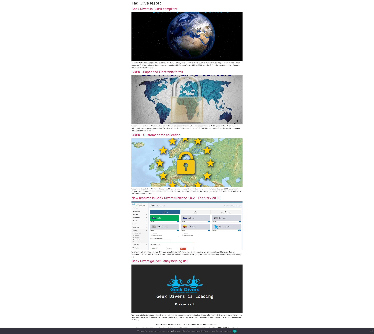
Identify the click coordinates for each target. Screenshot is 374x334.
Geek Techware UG (209, 324)
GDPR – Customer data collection (155, 135)
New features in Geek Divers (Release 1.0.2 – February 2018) (176, 198)
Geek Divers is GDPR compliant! (154, 9)
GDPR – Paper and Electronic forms (157, 72)
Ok (235, 331)
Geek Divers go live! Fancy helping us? (159, 261)
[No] (371, 331)
